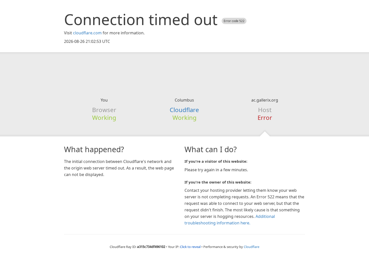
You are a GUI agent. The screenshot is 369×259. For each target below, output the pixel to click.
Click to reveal (190, 246)
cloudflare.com (87, 33)
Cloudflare (184, 110)
